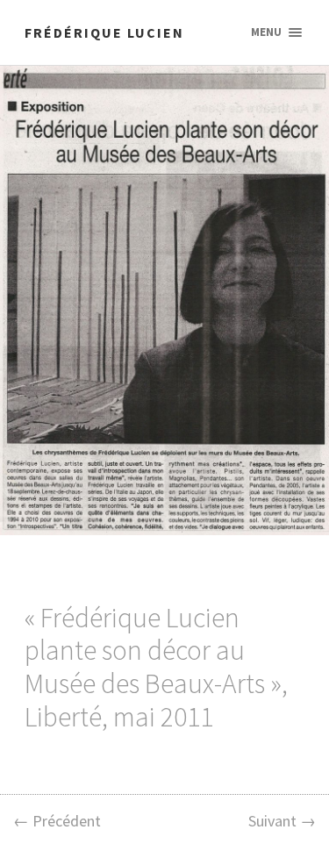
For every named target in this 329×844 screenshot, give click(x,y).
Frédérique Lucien (104, 32)
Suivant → (282, 821)
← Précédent (57, 821)
